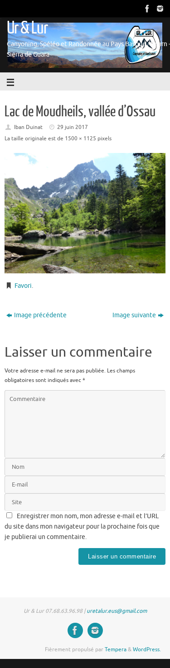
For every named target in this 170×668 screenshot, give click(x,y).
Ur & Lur (27, 28)
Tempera (115, 649)
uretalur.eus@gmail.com (117, 611)
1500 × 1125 (80, 138)
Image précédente (40, 315)
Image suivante (134, 315)
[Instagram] (159, 8)
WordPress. (147, 649)
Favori (23, 286)
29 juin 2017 (72, 127)
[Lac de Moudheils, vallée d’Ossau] (85, 213)
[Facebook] (146, 8)
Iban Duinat (28, 127)
